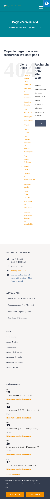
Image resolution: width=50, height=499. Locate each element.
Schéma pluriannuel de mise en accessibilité (28, 218)
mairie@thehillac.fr (18, 271)
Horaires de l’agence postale (19, 312)
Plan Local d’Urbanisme (17, 318)
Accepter (15, 494)
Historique (28, 117)
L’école (26, 125)
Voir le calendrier (13, 474)
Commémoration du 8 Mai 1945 (21, 305)
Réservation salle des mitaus (18, 399)
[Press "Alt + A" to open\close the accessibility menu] (46, 3)
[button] (25, 372)
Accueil (12, 27)
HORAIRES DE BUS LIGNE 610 (21, 299)
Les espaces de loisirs (27, 159)
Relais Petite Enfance (27, 194)
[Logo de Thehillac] (12, 6)
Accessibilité (28, 121)
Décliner (35, 494)
